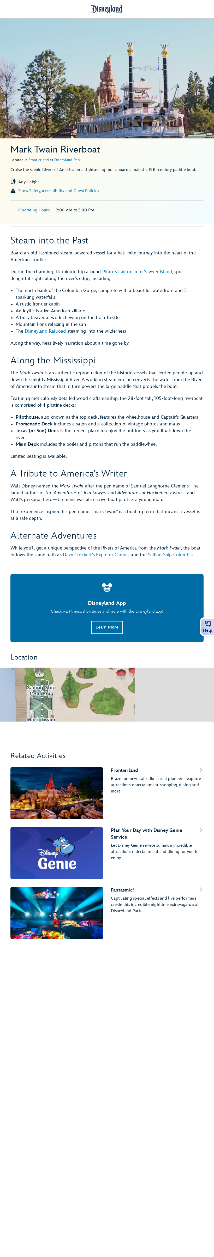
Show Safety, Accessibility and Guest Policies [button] (58, 190)
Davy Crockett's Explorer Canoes (96, 555)
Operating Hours (34, 210)
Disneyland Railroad (45, 331)
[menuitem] (208, 624)
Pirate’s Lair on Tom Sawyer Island (137, 271)
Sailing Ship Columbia (170, 555)
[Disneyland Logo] (107, 9)
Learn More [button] (107, 627)
